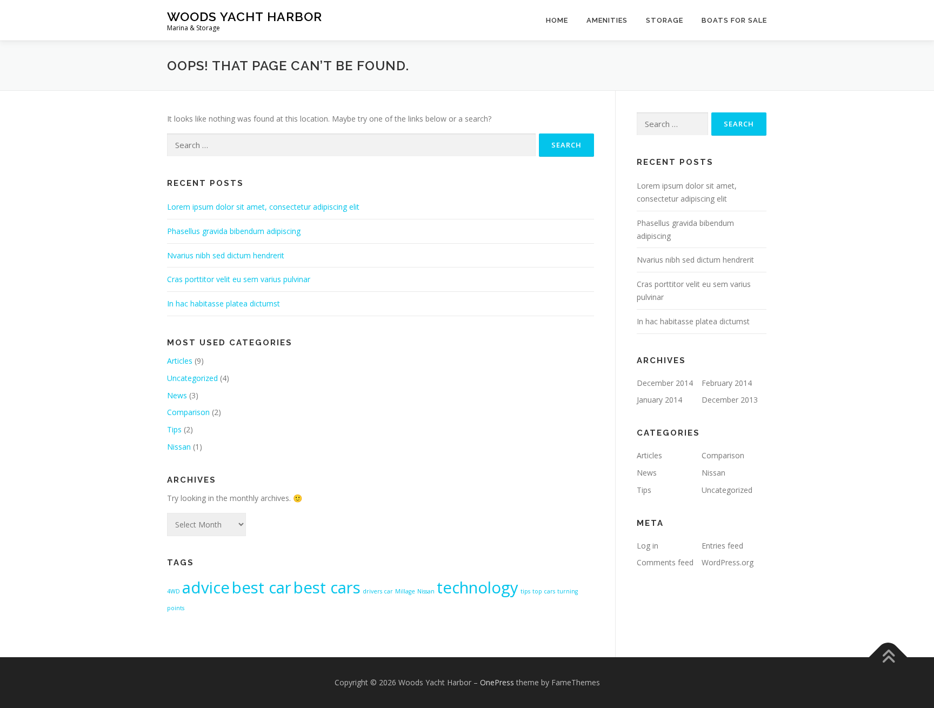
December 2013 (730, 400)
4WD (173, 591)
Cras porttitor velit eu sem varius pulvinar (238, 279)
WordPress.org (727, 562)
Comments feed (665, 562)
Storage (664, 20)
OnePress (497, 682)
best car (261, 587)
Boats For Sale (734, 20)
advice (206, 587)
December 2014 (665, 383)
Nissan (179, 447)
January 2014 (659, 400)
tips (525, 591)
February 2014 (727, 383)
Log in (647, 545)
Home (557, 20)
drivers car (378, 591)
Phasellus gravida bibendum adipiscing (234, 231)
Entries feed (722, 545)
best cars (327, 587)
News (177, 395)
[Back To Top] (888, 657)
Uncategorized (192, 378)
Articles (179, 361)
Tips (174, 429)
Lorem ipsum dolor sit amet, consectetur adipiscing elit (263, 207)
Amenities (607, 20)
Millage (405, 591)
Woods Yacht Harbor (244, 16)
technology (477, 587)
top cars (543, 591)
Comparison (188, 412)
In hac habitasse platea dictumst (223, 303)
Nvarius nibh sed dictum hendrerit (225, 255)
